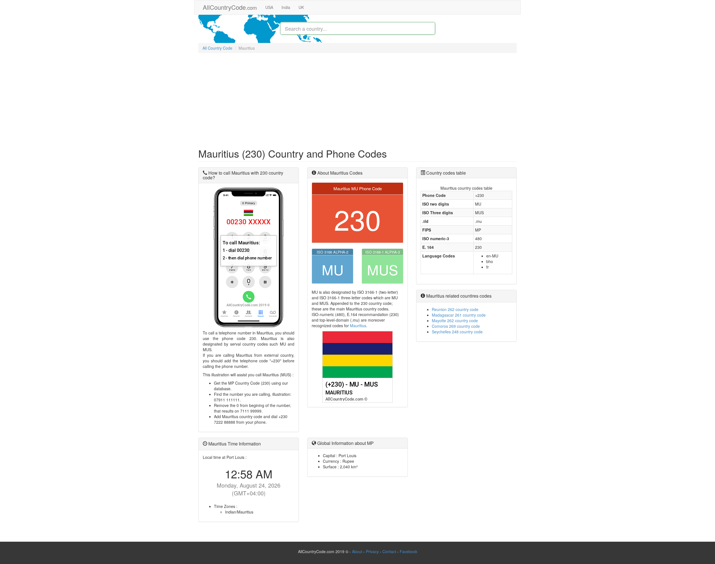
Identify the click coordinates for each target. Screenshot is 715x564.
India (286, 7)
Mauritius (358, 325)
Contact (389, 551)
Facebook (408, 551)
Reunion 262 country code (455, 309)
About (357, 551)
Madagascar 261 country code (459, 315)
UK (301, 7)
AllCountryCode (230, 7)
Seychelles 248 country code (457, 331)
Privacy (372, 551)
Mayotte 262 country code (455, 320)
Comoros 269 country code (456, 326)
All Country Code (217, 48)
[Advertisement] (357, 98)
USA (269, 7)
